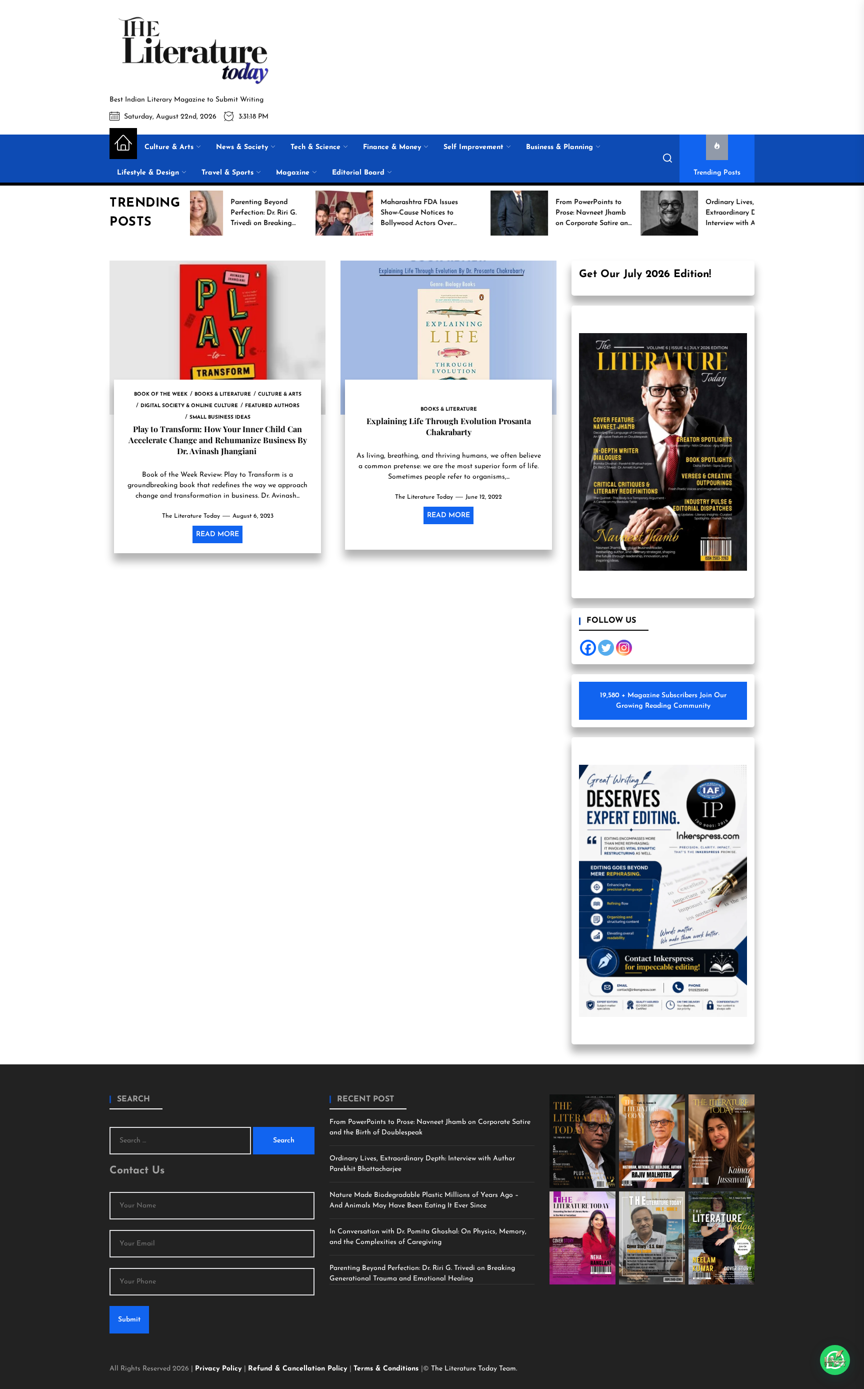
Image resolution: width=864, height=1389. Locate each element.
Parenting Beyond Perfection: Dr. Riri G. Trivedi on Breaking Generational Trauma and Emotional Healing (422, 1273)
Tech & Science (315, 147)
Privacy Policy (219, 1368)
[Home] (123, 143)
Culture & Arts (169, 147)
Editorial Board (358, 173)
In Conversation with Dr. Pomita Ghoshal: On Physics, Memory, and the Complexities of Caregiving (428, 1237)
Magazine (293, 173)
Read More (217, 534)
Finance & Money (392, 147)
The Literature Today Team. (474, 1368)
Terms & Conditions (387, 1368)
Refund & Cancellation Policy (299, 1368)
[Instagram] (624, 648)
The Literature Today (191, 516)
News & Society (242, 147)
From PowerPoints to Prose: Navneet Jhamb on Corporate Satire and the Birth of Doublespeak (430, 1127)
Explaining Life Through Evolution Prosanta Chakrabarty (448, 426)
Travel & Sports (228, 173)
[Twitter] (606, 648)
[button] (835, 1360)
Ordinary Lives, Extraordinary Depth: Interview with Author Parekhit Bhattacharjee (422, 1164)
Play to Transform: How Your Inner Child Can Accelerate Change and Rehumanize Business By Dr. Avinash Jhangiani (217, 440)
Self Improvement (474, 147)
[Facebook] (588, 648)
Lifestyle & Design (148, 173)
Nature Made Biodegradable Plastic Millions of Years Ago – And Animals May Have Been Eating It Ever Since (424, 1200)
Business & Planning (559, 147)
